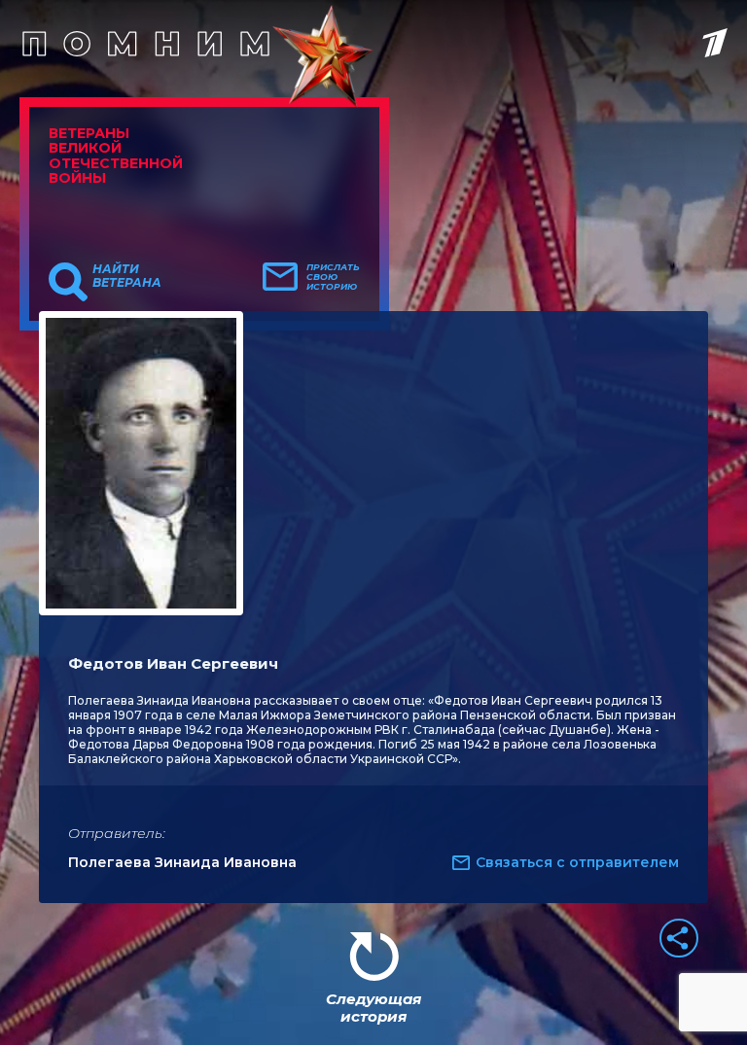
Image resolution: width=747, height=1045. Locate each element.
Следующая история (373, 1008)
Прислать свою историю (333, 277)
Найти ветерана (126, 276)
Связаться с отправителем (577, 862)
